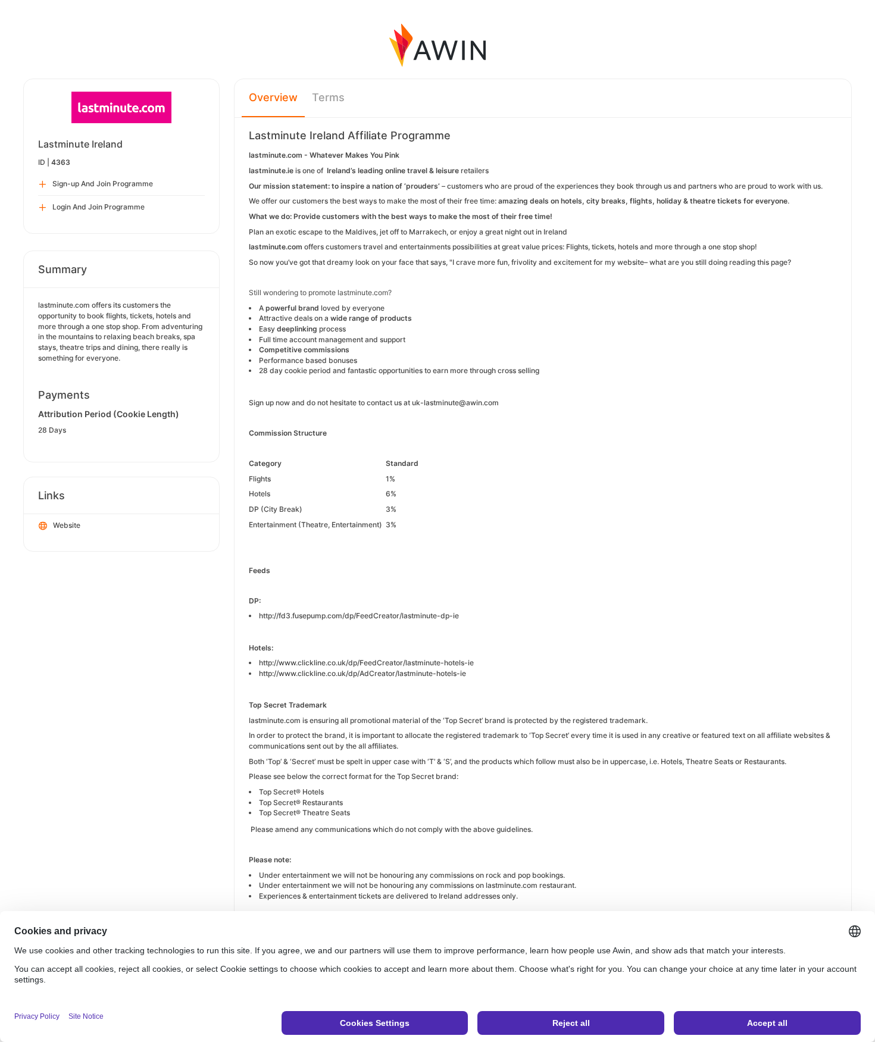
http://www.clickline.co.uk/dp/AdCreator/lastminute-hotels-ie (362, 673)
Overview (273, 97)
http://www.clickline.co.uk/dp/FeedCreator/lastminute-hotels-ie (366, 662)
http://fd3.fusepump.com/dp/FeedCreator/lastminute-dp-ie (359, 615)
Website (66, 525)
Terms (328, 97)
